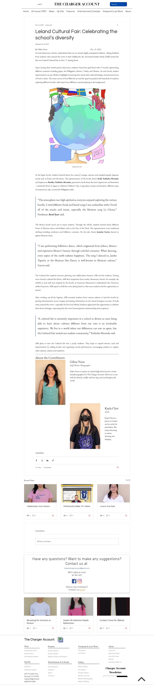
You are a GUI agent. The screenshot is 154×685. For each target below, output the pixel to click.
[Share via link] (53, 460)
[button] (52, 10)
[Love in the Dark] (113, 493)
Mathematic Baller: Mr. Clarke (76, 506)
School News (40, 453)
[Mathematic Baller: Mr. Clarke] (77, 493)
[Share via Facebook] (36, 460)
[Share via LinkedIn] (47, 460)
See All (128, 480)
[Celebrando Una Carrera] (40, 493)
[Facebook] (74, 581)
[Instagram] (79, 581)
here (82, 589)
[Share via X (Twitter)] (42, 460)
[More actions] (117, 25)
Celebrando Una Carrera (38, 506)
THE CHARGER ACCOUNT (77, 4)
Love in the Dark (107, 506)
